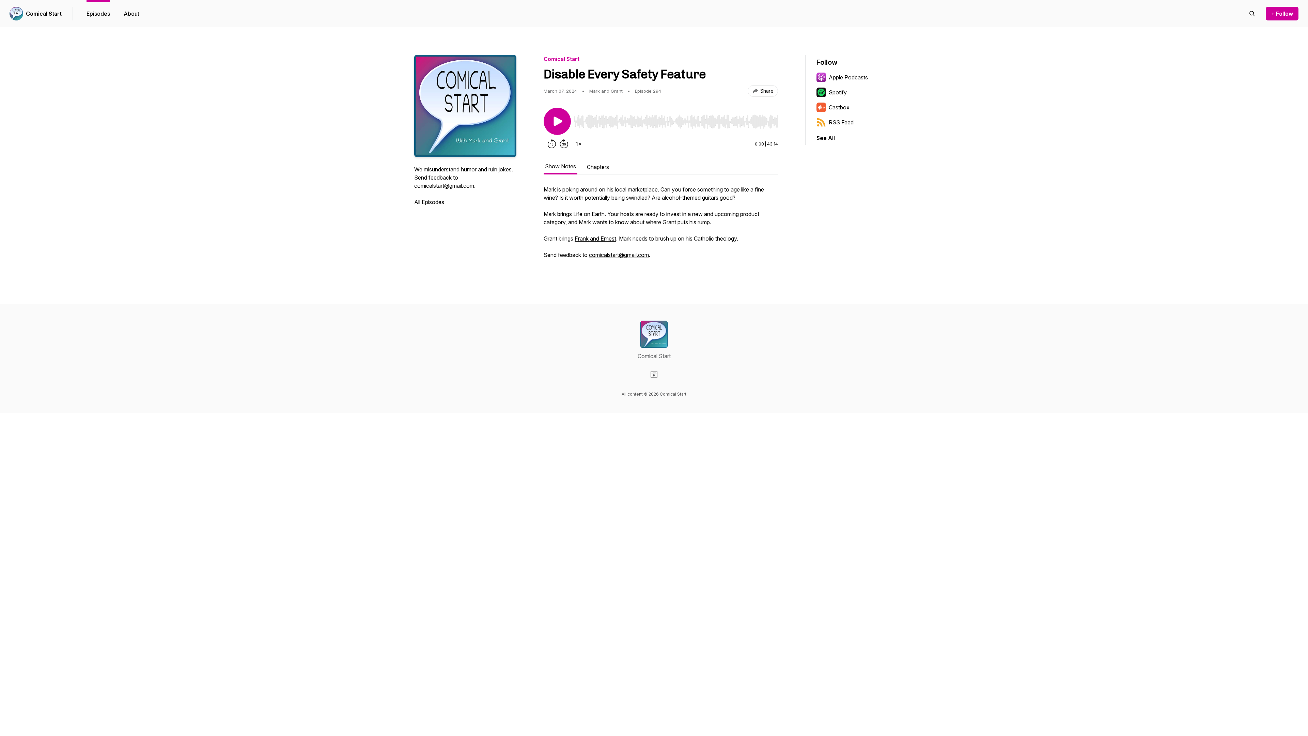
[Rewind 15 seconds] (552, 144)
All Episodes (429, 202)
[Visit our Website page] (654, 374)
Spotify (838, 92)
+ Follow (1282, 13)
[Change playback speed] (578, 144)
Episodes (98, 13)
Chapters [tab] (598, 167)
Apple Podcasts (848, 77)
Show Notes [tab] (560, 166)
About (131, 13)
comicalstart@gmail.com (619, 254)
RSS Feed (841, 122)
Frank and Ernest (595, 238)
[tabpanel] (661, 225)
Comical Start (44, 13)
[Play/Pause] (557, 121)
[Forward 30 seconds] (564, 144)
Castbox (839, 107)
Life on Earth (589, 214)
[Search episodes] (1252, 14)
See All (825, 138)
